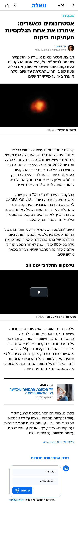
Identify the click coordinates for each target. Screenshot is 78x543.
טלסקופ (57, 442)
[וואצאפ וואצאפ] (15, 5)
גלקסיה (47, 442)
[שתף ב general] (7, 5)
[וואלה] (39, 5)
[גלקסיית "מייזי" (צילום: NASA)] (39, 109)
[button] (61, 5)
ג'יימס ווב (68, 442)
